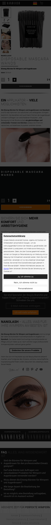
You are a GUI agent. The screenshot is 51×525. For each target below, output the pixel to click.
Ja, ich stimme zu (25, 276)
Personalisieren (25, 288)
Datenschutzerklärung (14, 236)
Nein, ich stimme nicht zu (25, 282)
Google (6, 269)
